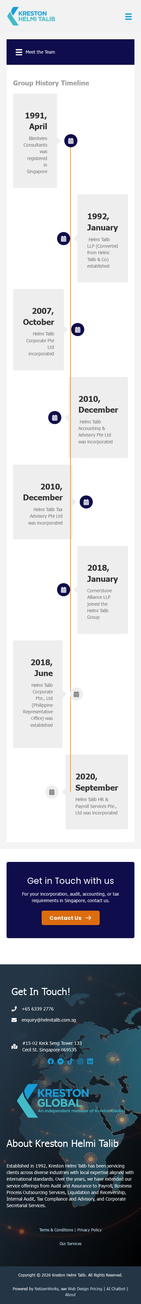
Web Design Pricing (85, 1288)
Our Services (70, 1243)
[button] (51, 1061)
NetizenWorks (46, 1288)
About (70, 1294)
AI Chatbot (116, 1288)
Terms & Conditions (56, 1229)
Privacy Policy (89, 1229)
